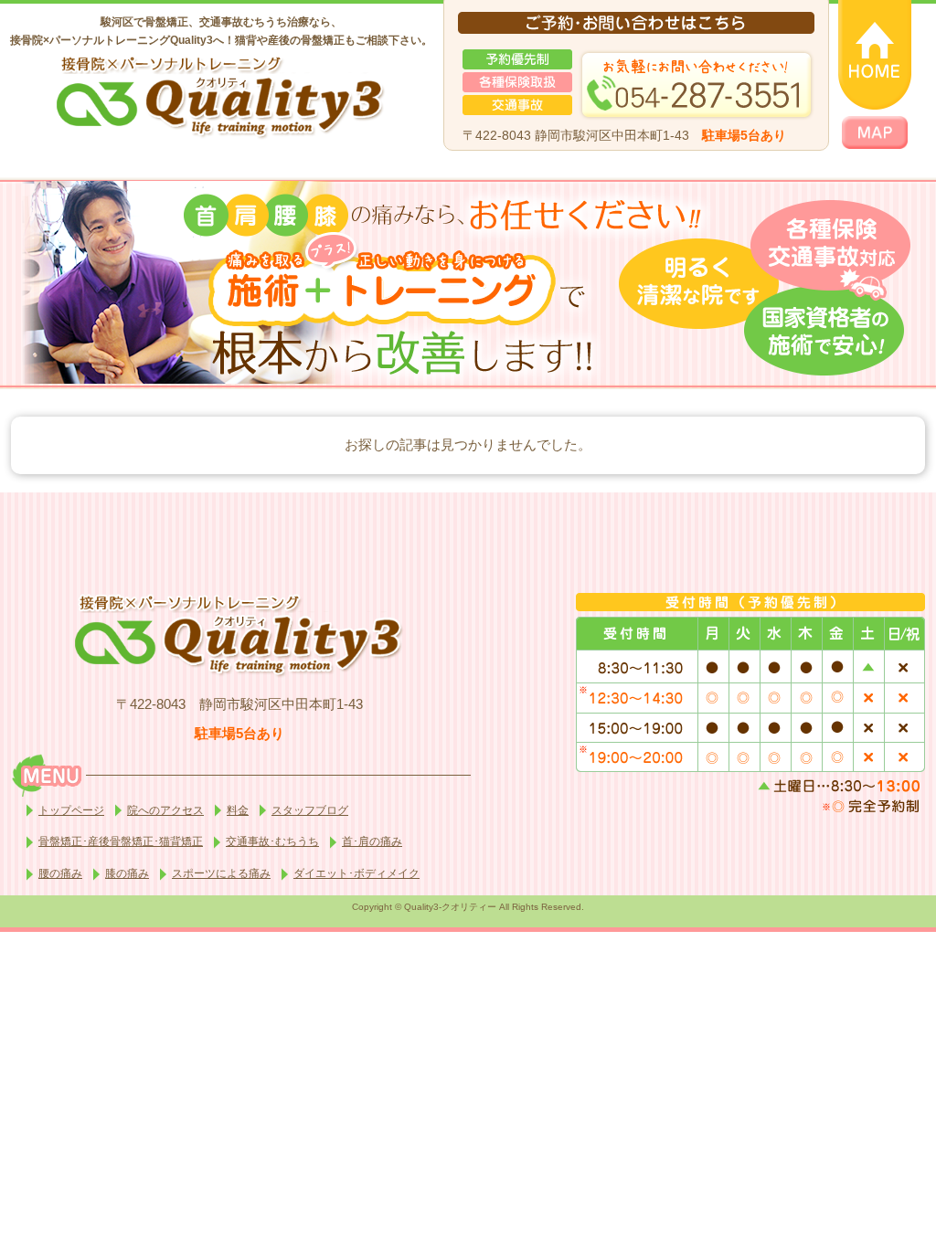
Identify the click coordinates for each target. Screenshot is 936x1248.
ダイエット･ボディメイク (356, 873)
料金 (238, 810)
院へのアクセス (165, 810)
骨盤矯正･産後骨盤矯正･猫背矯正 (120, 841)
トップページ (71, 810)
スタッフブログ (309, 810)
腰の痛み (60, 873)
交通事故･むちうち (272, 841)
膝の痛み (127, 873)
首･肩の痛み (372, 841)
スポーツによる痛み (221, 873)
